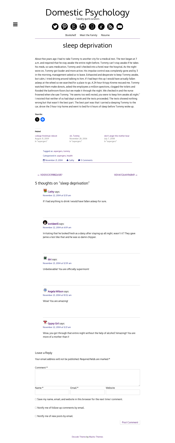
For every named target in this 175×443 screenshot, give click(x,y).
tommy (66, 151)
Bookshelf (70, 35)
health (70, 156)
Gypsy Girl (53, 323)
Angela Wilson (55, 291)
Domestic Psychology (87, 12)
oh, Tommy (75, 136)
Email (74, 387)
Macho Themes (96, 436)
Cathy (71, 160)
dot (50, 259)
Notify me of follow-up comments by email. (60, 407)
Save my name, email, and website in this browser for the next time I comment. (80, 399)
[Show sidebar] (15, 24)
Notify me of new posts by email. (55, 416)
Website (110, 387)
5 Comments (87, 160)
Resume (105, 35)
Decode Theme (79, 436)
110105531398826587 (51, 174)
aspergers (58, 151)
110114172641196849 (124, 174)
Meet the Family (88, 35)
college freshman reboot (46, 136)
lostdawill (53, 223)
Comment (41, 367)
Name (39, 387)
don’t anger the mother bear (116, 136)
